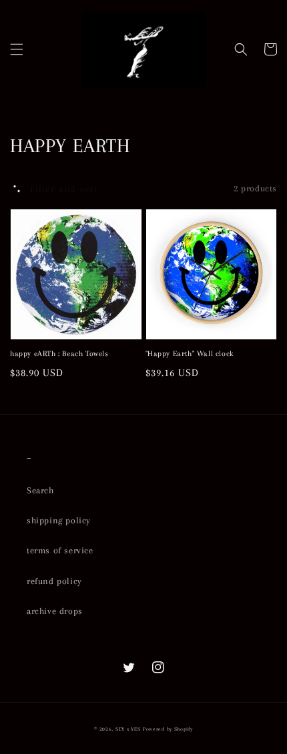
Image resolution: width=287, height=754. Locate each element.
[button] (16, 49)
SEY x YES (127, 729)
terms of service (60, 550)
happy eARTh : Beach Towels (59, 353)
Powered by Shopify (168, 729)
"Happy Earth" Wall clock (190, 353)
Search (40, 490)
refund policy (54, 581)
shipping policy (59, 520)
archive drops (55, 611)
